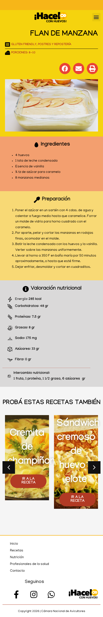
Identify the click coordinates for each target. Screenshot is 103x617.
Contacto (17, 571)
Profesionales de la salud (29, 564)
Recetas (16, 551)
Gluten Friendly (23, 44)
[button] (96, 17)
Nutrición (17, 557)
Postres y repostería (54, 44)
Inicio (14, 544)
